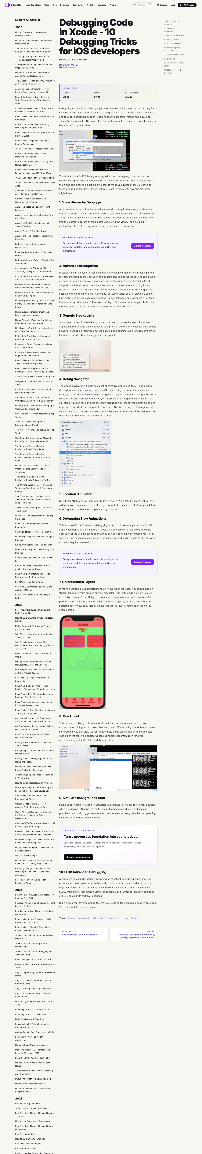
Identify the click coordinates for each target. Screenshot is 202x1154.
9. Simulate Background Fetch (174, 64)
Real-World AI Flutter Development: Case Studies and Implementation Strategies (34, 833)
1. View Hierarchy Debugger (171, 22)
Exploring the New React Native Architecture (30, 1038)
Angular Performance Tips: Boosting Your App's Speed (34, 216)
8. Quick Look (170, 59)
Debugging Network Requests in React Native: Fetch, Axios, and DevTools (33, 663)
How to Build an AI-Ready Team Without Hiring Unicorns (33, 42)
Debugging (83, 918)
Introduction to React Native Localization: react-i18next (34, 912)
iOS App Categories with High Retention (33, 545)
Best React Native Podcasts (28, 1143)
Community (78, 5)
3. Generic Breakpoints (174, 35)
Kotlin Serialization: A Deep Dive (29, 1019)
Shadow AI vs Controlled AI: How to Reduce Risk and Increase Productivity (32, 50)
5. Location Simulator (173, 43)
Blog (54, 5)
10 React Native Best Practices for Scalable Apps (35, 184)
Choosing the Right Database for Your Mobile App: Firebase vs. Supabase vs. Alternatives (33, 871)
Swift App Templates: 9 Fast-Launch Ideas (35, 532)
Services (102, 5)
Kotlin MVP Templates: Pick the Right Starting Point (32, 525)
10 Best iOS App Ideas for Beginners (32, 1108)
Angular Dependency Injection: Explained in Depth (35, 974)
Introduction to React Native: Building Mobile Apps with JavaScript (32, 126)
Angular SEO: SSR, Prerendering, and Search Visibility (32, 224)
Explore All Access (142, 246)
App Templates (33, 5)
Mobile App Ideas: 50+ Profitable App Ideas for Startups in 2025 (32, 1051)
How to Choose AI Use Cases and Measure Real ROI (31, 34)
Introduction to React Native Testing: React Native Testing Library (35, 163)
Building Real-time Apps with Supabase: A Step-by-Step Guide (34, 896)
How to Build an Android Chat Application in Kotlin (34, 619)
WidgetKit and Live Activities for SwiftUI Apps (33, 383)
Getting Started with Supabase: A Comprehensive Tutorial (30, 200)
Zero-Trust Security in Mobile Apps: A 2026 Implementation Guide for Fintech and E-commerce (33, 499)
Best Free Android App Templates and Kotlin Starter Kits (32, 611)
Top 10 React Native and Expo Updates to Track (34, 431)
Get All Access (187, 5)
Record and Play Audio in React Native (32, 1058)
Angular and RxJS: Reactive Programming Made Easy (34, 237)
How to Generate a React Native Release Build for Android (34, 849)
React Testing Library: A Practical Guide (33, 959)
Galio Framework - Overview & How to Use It (33, 655)
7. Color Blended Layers (174, 55)
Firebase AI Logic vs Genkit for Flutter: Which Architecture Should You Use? (32, 286)
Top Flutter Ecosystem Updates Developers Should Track (30, 423)
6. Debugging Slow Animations (172, 49)
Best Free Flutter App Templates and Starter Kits (32, 679)
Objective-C (114, 918)
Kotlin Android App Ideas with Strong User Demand (34, 551)
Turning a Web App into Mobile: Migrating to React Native (34, 776)
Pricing (113, 5)
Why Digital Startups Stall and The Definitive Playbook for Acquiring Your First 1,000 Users (35, 645)
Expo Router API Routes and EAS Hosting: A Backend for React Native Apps (34, 278)
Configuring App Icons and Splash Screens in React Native (35, 752)
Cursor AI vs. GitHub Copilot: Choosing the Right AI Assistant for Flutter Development (33, 815)
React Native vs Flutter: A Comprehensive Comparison (34, 118)
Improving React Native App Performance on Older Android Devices (34, 671)
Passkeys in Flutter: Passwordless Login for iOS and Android (33, 346)
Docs (46, 5)
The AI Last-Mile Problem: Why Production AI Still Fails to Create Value (35, 82)
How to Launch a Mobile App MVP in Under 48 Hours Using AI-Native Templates (32, 468)
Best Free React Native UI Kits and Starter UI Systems (34, 1127)
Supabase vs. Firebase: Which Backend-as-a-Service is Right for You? (34, 192)
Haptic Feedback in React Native (30, 1083)
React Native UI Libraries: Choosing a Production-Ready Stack (32, 929)
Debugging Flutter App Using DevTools (33, 1079)
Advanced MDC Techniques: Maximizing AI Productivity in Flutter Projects (35, 825)
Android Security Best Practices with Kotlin (34, 1032)
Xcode (71, 918)
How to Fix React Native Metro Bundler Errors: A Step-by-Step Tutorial (33, 768)
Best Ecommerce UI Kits (26, 1148)
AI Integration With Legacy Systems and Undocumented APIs (33, 66)
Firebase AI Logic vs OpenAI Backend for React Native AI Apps (34, 294)
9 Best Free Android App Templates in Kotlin (32, 596)
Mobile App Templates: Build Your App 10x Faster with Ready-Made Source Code (35, 789)
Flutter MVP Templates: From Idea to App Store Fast (34, 517)
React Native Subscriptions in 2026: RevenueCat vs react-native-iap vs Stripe (34, 370)
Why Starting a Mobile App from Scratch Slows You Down (34, 636)
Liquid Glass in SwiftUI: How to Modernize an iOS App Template (34, 330)
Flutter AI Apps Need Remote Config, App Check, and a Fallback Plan (34, 407)
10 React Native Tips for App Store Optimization (31, 945)
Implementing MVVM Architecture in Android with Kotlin (32, 1025)
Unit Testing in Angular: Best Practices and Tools (34, 1003)
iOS (94, 918)
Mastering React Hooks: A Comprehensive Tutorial (35, 966)
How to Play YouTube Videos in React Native (32, 1064)
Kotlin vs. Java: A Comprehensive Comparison (30, 245)
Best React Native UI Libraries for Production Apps (30, 881)
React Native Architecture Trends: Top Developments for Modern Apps (32, 575)
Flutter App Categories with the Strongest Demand (34, 538)
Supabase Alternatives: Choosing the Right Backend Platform (35, 904)
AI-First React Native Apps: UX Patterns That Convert (33, 509)
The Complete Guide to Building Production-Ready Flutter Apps (29, 448)
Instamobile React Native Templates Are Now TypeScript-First (33, 391)
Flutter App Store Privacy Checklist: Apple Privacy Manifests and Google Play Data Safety (34, 303)
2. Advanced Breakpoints (169, 29)
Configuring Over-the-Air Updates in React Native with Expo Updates (34, 728)
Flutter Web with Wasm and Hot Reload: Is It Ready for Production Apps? (34, 321)
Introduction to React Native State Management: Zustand (30, 155)
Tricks (134, 918)
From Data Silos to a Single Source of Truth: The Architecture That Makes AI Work (33, 100)
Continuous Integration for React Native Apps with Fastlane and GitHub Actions (33, 720)
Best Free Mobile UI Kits (26, 1134)
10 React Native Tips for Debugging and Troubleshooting (33, 953)
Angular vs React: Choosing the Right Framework (32, 208)
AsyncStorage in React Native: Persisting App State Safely (34, 1072)
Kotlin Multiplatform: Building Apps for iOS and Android (34, 262)
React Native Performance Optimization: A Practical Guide (34, 134)
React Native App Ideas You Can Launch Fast (33, 559)
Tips (125, 918)
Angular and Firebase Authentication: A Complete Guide (33, 982)
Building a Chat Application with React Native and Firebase (32, 736)
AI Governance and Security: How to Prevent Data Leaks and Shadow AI (32, 90)
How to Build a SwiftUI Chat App (30, 1139)
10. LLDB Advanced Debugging (172, 71)
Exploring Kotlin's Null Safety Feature (32, 1009)
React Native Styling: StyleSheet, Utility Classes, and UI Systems (33, 921)
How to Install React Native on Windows (33, 783)
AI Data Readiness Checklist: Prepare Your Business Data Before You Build (34, 110)
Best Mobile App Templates (28, 1103)
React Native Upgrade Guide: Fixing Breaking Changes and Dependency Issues (35, 687)
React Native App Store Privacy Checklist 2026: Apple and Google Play (34, 362)
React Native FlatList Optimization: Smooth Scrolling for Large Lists (35, 712)
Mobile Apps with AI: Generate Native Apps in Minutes (32, 627)
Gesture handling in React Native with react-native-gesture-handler (32, 567)
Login (173, 5)
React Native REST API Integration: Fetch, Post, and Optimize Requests (34, 695)
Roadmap (64, 5)
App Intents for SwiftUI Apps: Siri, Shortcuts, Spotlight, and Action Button (33, 270)
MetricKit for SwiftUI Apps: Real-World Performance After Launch (32, 338)
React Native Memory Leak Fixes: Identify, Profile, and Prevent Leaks (34, 703)
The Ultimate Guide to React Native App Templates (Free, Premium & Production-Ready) (34, 488)
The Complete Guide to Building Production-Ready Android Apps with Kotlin (32, 457)
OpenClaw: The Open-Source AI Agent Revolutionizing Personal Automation (33, 439)
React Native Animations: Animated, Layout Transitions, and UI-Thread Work (33, 171)
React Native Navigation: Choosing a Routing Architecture (32, 142)
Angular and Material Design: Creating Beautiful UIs (32, 995)
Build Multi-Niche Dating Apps (29, 582)
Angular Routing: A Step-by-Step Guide (33, 988)
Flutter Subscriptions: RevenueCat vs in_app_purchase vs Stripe (32, 313)
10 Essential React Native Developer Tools (34, 178)
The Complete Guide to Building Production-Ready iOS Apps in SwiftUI (33, 478)
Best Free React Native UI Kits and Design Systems (34, 1115)
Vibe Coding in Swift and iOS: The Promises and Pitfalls (30, 797)
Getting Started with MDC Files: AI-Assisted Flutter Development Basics (32, 805)
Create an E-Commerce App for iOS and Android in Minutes (33, 588)
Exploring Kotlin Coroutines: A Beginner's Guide (33, 253)
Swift (101, 918)
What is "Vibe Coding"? (26, 855)
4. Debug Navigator (172, 39)
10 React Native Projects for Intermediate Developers (34, 937)
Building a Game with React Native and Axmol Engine (33, 744)
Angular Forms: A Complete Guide (30, 231)
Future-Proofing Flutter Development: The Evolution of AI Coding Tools (34, 841)
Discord (163, 5)
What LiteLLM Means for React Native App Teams (35, 415)
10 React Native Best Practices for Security (35, 149)
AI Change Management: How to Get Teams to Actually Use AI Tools (32, 58)
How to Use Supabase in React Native (32, 1121)
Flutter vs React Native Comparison (31, 1045)
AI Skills (91, 5)
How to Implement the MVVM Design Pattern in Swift (32, 1090)
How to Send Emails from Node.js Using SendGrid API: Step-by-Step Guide (33, 862)
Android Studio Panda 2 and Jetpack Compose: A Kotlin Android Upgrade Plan (34, 399)
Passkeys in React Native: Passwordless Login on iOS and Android (34, 354)
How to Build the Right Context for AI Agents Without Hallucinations (32, 74)
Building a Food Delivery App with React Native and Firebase (33, 760)
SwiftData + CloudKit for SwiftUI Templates (35, 376)
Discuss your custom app (78, 857)
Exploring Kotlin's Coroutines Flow (30, 1014)
